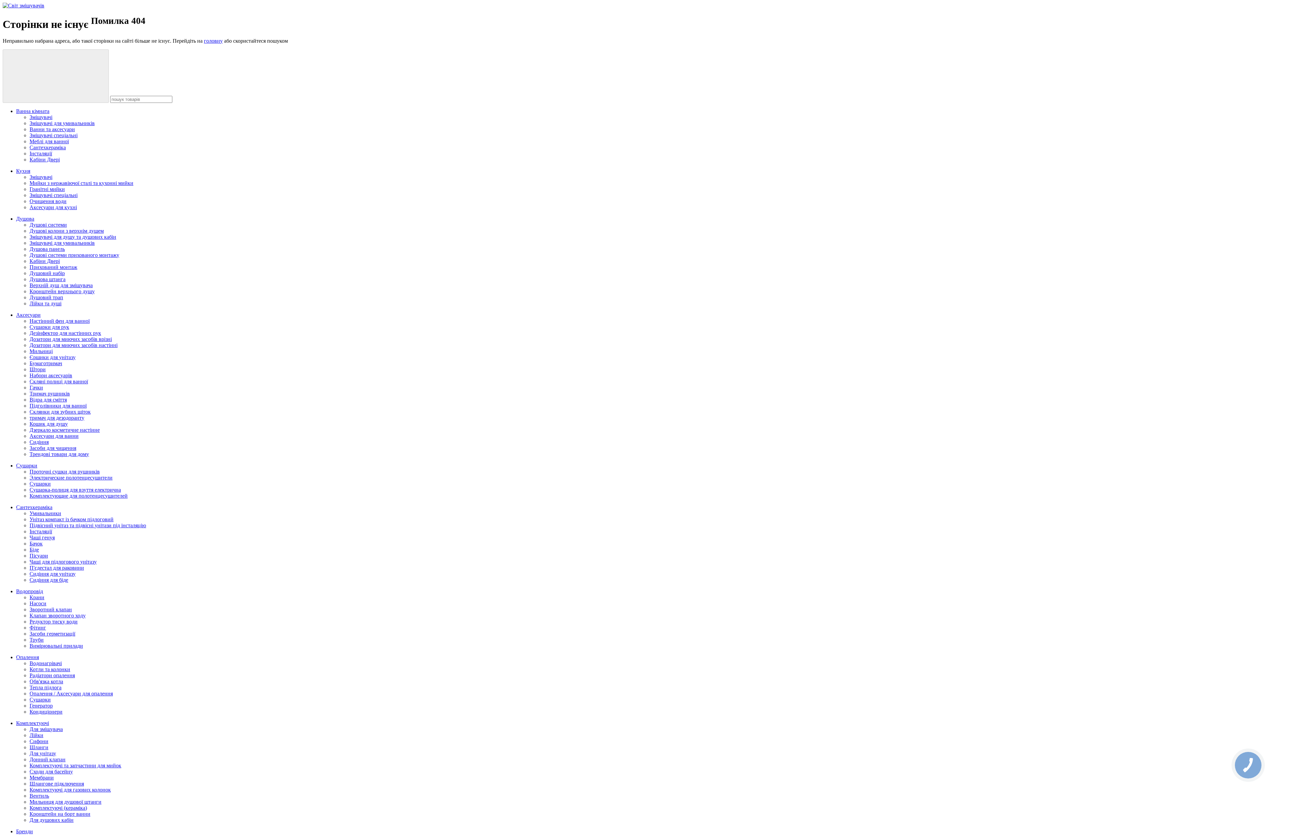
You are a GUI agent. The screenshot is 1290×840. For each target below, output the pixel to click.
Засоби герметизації (52, 634)
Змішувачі (41, 117)
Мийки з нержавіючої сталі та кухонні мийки (81, 183)
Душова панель (47, 249)
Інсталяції (41, 153)
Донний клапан (48, 759)
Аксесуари (28, 315)
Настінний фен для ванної (60, 321)
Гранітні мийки (47, 189)
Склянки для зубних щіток (60, 412)
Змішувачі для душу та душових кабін (73, 237)
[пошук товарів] (56, 76)
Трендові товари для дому (59, 454)
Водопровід (29, 591)
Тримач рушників (50, 393)
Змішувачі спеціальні (54, 135)
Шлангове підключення (57, 784)
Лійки (36, 735)
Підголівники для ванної (58, 406)
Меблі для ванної (49, 141)
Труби (37, 640)
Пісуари (39, 556)
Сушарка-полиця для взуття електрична (75, 490)
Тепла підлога (45, 687)
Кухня (23, 171)
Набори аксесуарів (51, 375)
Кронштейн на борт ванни (60, 814)
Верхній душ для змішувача (61, 285)
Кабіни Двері (45, 159)
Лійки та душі (45, 303)
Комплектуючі (32, 723)
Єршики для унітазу (53, 357)
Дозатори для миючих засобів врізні (71, 339)
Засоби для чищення (53, 448)
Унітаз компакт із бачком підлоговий (72, 519)
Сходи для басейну (51, 771)
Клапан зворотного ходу (58, 615)
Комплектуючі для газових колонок (70, 790)
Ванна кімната (32, 111)
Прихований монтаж (53, 267)
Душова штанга (48, 279)
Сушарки (26, 465)
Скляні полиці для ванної (59, 381)
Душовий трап (46, 297)
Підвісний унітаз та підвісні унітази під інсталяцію (88, 525)
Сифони (39, 741)
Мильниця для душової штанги (65, 802)
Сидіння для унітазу (53, 574)
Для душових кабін (52, 820)
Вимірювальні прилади (56, 646)
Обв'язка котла (46, 681)
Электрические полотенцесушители (71, 478)
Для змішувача (46, 729)
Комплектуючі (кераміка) (58, 808)
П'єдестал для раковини (57, 568)
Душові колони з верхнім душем (67, 231)
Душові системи (48, 225)
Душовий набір (47, 273)
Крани (37, 597)
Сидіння (39, 442)
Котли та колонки (50, 669)
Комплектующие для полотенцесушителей (79, 496)
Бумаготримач (46, 363)
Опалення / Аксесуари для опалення (71, 693)
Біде (34, 549)
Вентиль (39, 796)
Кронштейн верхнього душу (62, 291)
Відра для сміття (48, 400)
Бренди (24, 831)
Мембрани (42, 777)
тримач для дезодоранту (57, 418)
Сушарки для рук (49, 327)
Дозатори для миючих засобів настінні (74, 345)
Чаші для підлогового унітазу (63, 562)
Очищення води (48, 201)
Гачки (36, 387)
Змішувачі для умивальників (62, 123)
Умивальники (45, 513)
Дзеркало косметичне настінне (65, 430)
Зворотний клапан (51, 609)
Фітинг (38, 628)
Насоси (38, 603)
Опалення (27, 657)
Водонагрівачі (46, 663)
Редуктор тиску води (54, 621)
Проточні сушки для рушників (65, 471)
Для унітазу (43, 753)
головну (213, 41)
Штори (38, 369)
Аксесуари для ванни (54, 436)
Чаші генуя (42, 537)
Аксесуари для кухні (53, 207)
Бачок (36, 543)
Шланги (39, 747)
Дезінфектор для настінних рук (65, 333)
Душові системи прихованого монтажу (74, 255)
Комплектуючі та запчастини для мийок (75, 765)
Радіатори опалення (52, 675)
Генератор (41, 706)
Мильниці (41, 351)
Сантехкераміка (48, 147)
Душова (25, 219)
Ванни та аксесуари (52, 129)
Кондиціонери (46, 712)
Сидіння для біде (49, 580)
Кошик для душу (49, 424)
